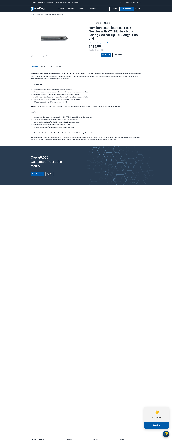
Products (81, 9)
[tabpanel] (86, 105)
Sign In (139, 2)
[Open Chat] (166, 434)
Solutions (61, 9)
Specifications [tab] (46, 66)
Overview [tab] (34, 66)
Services (71, 9)
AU (122, 2)
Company (92, 9)
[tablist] (86, 66)
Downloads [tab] (59, 66)
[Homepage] (38, 9)
